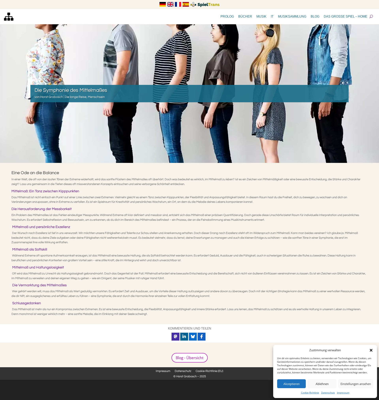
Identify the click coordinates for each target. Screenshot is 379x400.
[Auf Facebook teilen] (201, 337)
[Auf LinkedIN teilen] (184, 337)
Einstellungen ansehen (356, 384)
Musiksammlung (292, 16)
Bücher (245, 16)
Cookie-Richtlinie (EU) (209, 371)
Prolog (227, 16)
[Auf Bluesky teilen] (193, 337)
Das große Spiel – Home (345, 16)
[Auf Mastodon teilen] (175, 337)
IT (272, 16)
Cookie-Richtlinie (310, 392)
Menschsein (96, 97)
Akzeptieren (291, 384)
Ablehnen (322, 384)
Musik (261, 16)
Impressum (343, 392)
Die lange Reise (75, 97)
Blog (315, 16)
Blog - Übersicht (190, 357)
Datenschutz (328, 392)
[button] (371, 350)
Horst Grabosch (51, 97)
